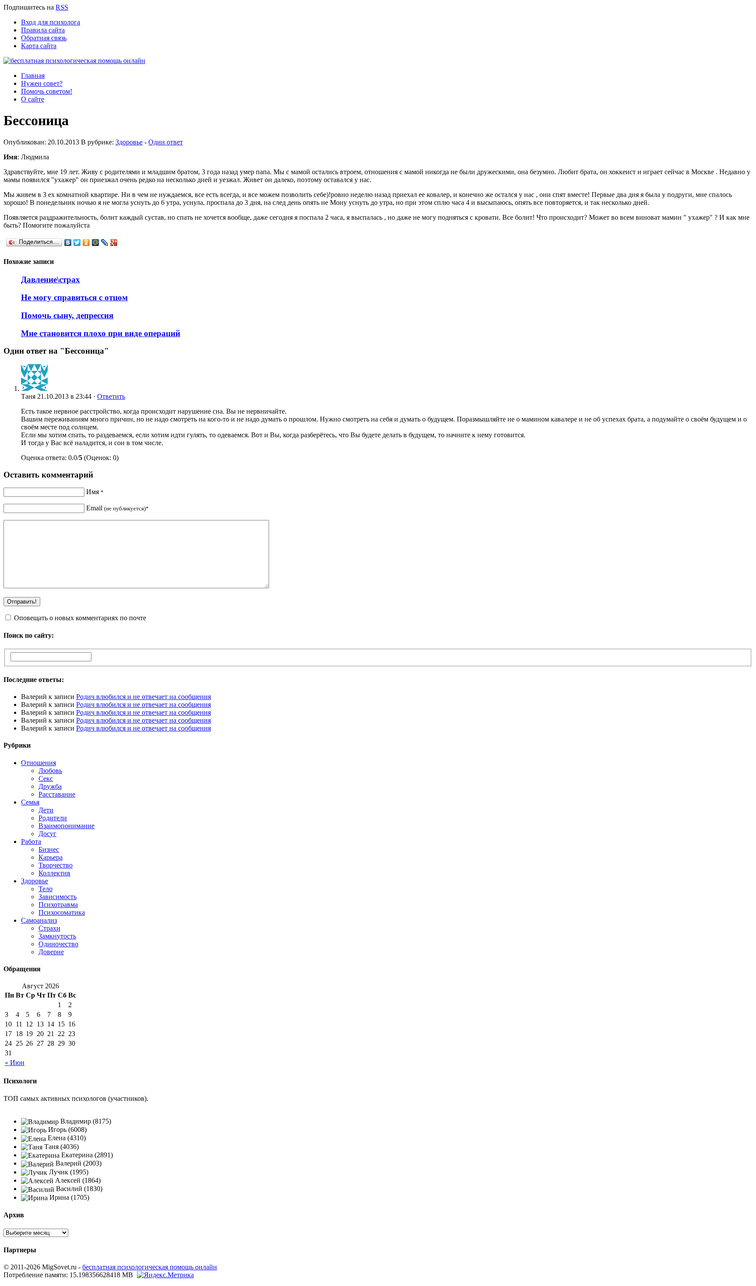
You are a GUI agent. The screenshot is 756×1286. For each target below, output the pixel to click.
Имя (95, 491)
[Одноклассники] (86, 242)
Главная (33, 75)
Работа (31, 841)
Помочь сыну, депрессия (67, 315)
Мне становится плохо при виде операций (100, 333)
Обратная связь (43, 38)
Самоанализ (39, 920)
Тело (45, 888)
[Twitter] (77, 242)
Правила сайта (43, 30)
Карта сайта (38, 45)
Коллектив (54, 873)
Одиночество (58, 944)
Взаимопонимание (66, 825)
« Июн (14, 1062)
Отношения (38, 762)
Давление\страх (50, 279)
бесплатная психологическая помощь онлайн (149, 1267)
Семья (30, 802)
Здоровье (129, 142)
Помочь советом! (46, 91)
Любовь (50, 770)
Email (117, 508)
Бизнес (48, 849)
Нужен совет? (42, 83)
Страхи (49, 928)
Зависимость (57, 896)
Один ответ (165, 142)
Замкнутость (57, 936)
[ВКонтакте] (68, 242)
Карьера (50, 857)
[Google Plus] (114, 242)
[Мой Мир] (95, 242)
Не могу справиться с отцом (74, 297)
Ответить (111, 396)
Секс (45, 778)
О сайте (32, 99)
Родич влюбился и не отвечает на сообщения (143, 696)
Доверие (51, 952)
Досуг (47, 833)
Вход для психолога (50, 22)
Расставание (56, 794)
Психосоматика (61, 912)
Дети (45, 810)
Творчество (55, 865)
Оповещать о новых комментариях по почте (80, 618)
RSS (62, 7)
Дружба (50, 786)
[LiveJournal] (104, 242)
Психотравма (58, 904)
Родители (52, 818)
